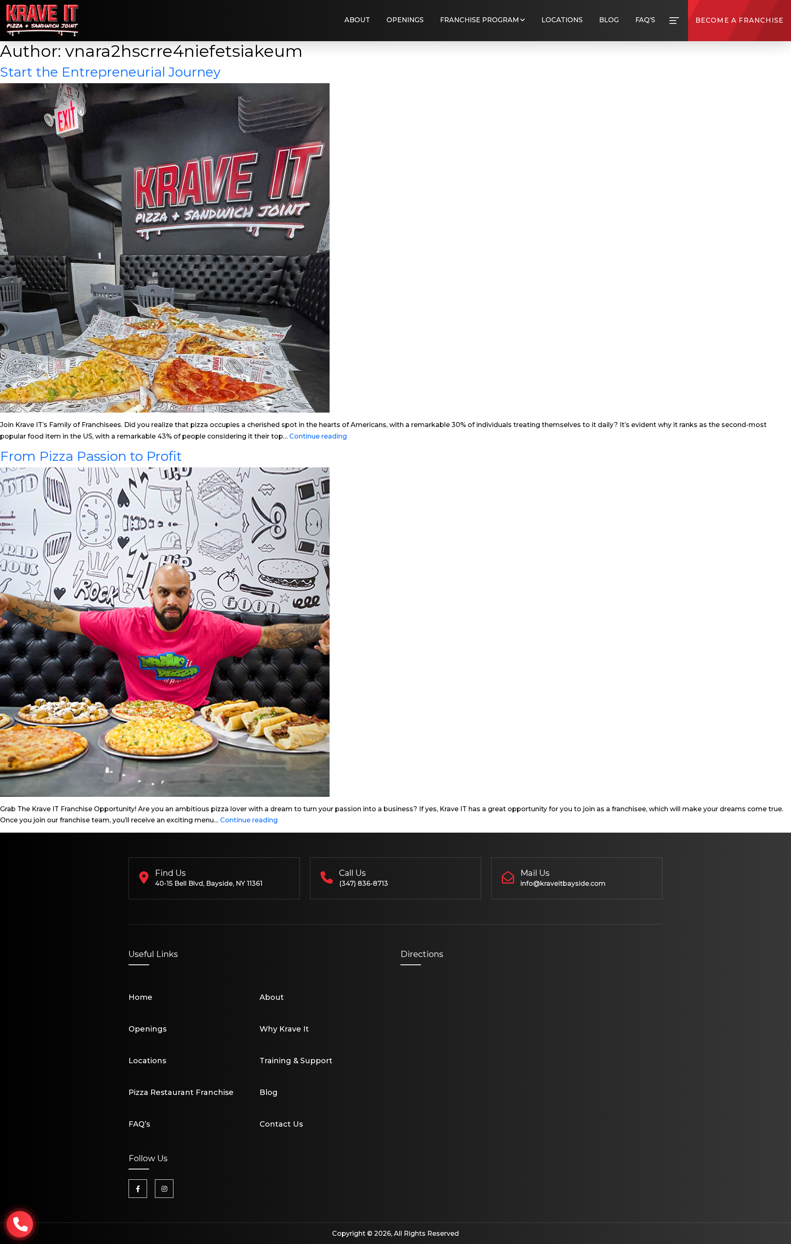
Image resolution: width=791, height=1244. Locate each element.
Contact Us (281, 1124)
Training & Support (296, 1060)
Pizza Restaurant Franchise (181, 1092)
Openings (405, 20)
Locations (562, 20)
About (357, 20)
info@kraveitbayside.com (563, 883)
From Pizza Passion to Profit (91, 456)
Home (140, 997)
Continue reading (318, 436)
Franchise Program (479, 20)
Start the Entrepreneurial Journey (110, 72)
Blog (609, 20)
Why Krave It (284, 1029)
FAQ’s (645, 20)
